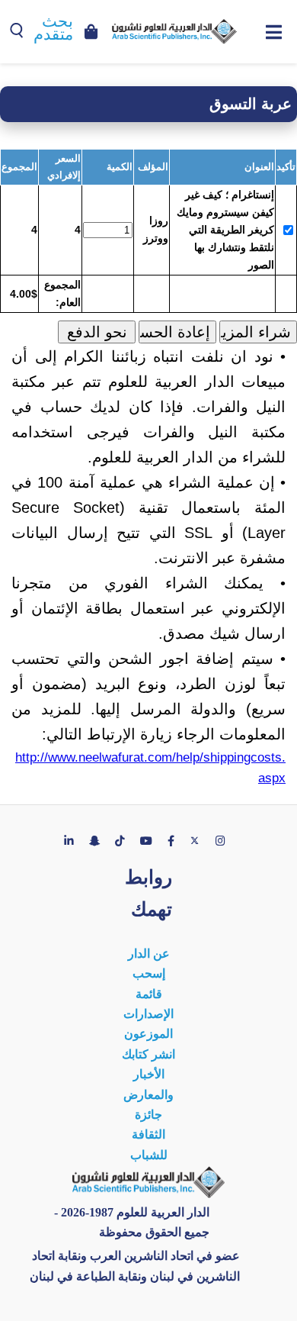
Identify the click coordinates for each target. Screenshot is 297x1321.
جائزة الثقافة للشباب (149, 1135)
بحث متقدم (53, 27)
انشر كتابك (148, 1054)
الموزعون (148, 1033)
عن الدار (149, 953)
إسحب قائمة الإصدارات (148, 993)
